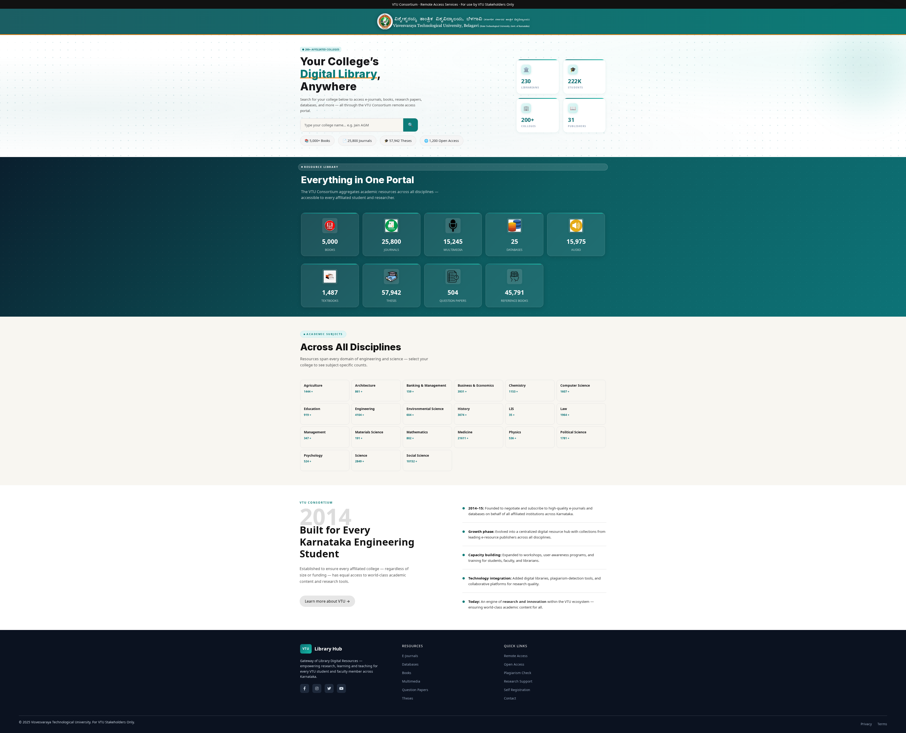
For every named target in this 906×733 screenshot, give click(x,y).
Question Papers (415, 689)
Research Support (518, 681)
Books (406, 673)
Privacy (866, 724)
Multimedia (411, 681)
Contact (510, 698)
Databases (410, 664)
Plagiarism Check (517, 673)
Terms (882, 724)
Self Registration (517, 689)
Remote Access (516, 656)
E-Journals (410, 656)
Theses (407, 698)
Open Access (514, 664)
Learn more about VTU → (327, 601)
